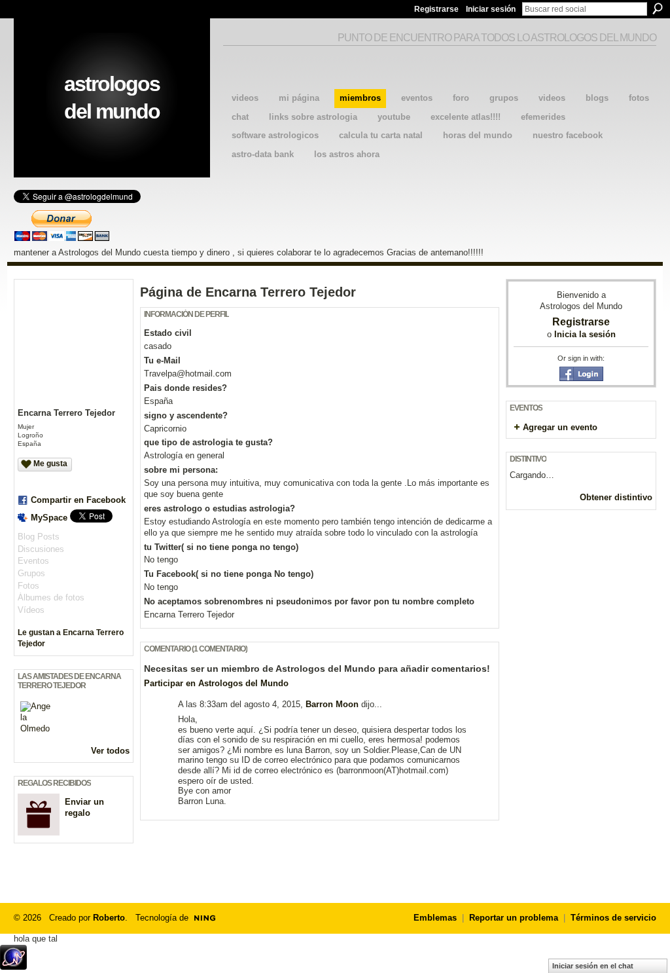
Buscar (657, 8)
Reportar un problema (513, 918)
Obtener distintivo (616, 497)
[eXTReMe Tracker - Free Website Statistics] (13, 966)
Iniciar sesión (491, 9)
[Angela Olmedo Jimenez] (36, 717)
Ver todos (110, 751)
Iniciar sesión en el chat (592, 966)
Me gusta (50, 463)
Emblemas (435, 918)
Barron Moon (332, 704)
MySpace (49, 518)
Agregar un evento (560, 427)
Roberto (109, 918)
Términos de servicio (613, 918)
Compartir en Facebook (78, 500)
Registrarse (436, 9)
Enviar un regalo (84, 807)
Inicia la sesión (585, 334)
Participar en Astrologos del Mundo (216, 683)
